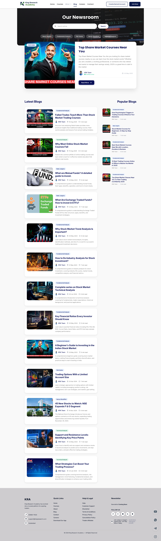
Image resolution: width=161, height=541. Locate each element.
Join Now (135, 4)
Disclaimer (86, 509)
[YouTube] (123, 514)
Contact (90, 4)
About (68, 4)
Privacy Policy (87, 515)
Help (83, 503)
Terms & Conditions (88, 512)
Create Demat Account (117, 4)
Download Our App (59, 520)
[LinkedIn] (128, 514)
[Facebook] (113, 514)
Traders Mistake (87, 520)
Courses (60, 4)
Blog (75, 4)
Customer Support (88, 506)
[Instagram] (118, 514)
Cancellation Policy (88, 517)
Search (103, 26)
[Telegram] (132, 514)
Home (52, 4)
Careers (82, 4)
